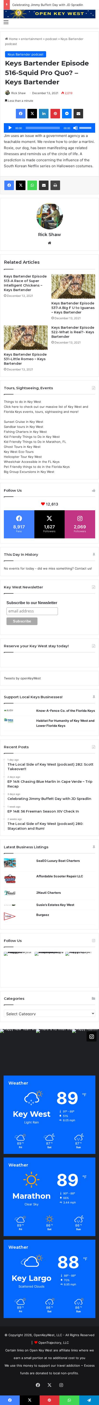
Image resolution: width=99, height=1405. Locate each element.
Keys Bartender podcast (25, 54)
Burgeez (42, 915)
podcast (51, 39)
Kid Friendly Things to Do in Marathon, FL (35, 442)
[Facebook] (20, 113)
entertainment (31, 39)
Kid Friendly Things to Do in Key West (32, 437)
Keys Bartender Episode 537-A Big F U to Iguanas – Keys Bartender (73, 307)
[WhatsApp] (32, 185)
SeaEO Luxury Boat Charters (58, 861)
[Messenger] (67, 113)
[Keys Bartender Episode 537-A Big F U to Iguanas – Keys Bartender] (73, 286)
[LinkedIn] (44, 113)
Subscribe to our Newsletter (31, 603)
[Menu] (6, 21)
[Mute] (75, 128)
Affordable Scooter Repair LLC (59, 876)
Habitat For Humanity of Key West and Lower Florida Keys (65, 723)
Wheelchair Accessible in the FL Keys (32, 462)
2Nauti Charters (48, 893)
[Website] (49, 243)
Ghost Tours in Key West (22, 447)
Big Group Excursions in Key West (29, 472)
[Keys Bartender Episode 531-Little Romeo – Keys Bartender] (26, 337)
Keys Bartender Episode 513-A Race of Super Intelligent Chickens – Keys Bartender (25, 283)
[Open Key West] (49, 13)
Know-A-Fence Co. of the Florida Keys (65, 711)
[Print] (55, 185)
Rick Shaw (18, 93)
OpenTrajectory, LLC (53, 1342)
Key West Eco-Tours (19, 452)
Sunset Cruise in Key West (23, 422)
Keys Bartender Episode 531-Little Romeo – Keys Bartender (25, 359)
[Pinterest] (55, 113)
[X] (32, 113)
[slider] (86, 127)
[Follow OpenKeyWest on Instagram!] (91, 1036)
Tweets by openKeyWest (22, 678)
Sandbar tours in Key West (23, 427)
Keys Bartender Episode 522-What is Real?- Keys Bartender (72, 332)
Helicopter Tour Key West (23, 457)
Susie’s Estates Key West (55, 905)
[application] (49, 128)
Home (13, 39)
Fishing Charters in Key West (25, 432)
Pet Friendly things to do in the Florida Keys (37, 467)
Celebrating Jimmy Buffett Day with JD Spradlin (47, 5)
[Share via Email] (78, 113)
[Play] (10, 128)
